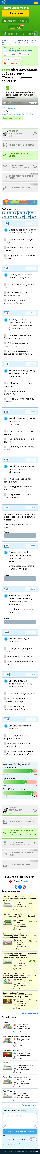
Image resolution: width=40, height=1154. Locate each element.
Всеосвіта (5, 40)
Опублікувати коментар (20, 1131)
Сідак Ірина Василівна (20, 50)
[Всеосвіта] (4, 2)
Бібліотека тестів (19, 40)
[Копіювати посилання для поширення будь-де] (15, 887)
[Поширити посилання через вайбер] (24, 887)
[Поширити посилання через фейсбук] (20, 887)
